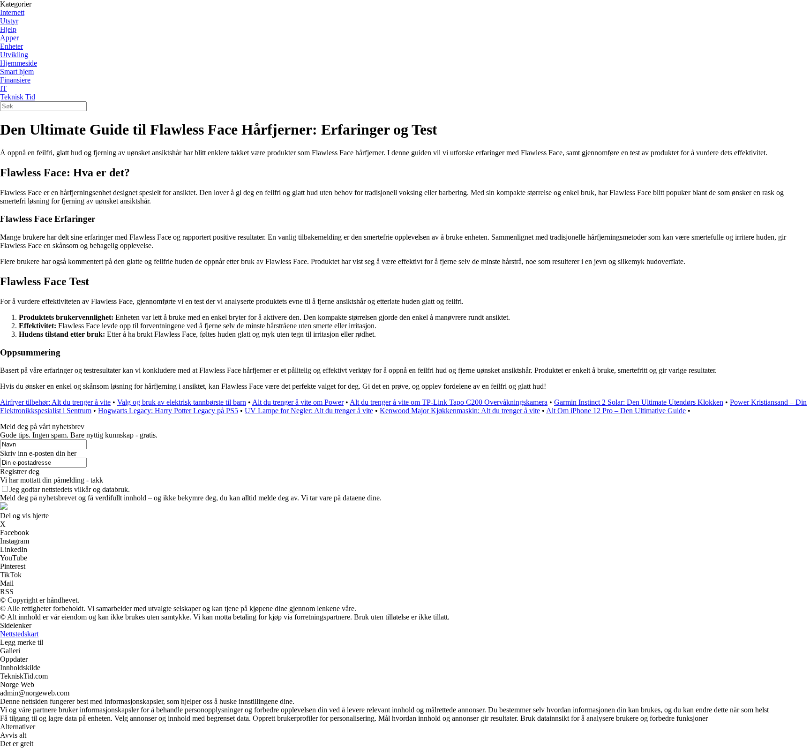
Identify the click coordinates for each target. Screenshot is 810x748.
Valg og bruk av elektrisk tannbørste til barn (181, 402)
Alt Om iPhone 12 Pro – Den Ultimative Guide (616, 411)
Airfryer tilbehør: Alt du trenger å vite (55, 402)
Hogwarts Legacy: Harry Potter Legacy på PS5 (168, 411)
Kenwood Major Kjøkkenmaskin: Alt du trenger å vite (460, 411)
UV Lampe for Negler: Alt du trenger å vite (309, 411)
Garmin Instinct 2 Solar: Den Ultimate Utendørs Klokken (638, 402)
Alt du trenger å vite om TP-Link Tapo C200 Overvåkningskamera (449, 402)
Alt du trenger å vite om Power (298, 402)
